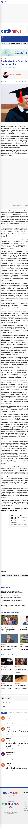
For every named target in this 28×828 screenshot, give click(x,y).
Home (3, 40)
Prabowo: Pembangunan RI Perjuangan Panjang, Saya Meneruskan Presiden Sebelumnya (13, 596)
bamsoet (9, 575)
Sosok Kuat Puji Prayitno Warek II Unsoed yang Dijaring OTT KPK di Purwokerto (9, 648)
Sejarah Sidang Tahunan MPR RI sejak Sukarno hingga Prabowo (13, 606)
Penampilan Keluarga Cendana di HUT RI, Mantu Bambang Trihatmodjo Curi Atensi (9, 629)
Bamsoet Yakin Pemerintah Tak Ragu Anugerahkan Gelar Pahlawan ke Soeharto (12, 591)
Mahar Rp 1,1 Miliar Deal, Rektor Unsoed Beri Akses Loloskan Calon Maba (20, 670)
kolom (3, 575)
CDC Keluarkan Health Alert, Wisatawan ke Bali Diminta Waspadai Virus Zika (21, 688)
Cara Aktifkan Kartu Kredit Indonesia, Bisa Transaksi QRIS (6, 669)
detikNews (3, 47)
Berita (8, 40)
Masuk (25, 1)
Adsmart (4, 43)
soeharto (16, 575)
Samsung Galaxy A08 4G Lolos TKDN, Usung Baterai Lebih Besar (7, 687)
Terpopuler (12, 43)
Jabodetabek (15, 40)
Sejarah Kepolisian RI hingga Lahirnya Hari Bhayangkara (11, 601)
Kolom (10, 47)
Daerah (18, 43)
